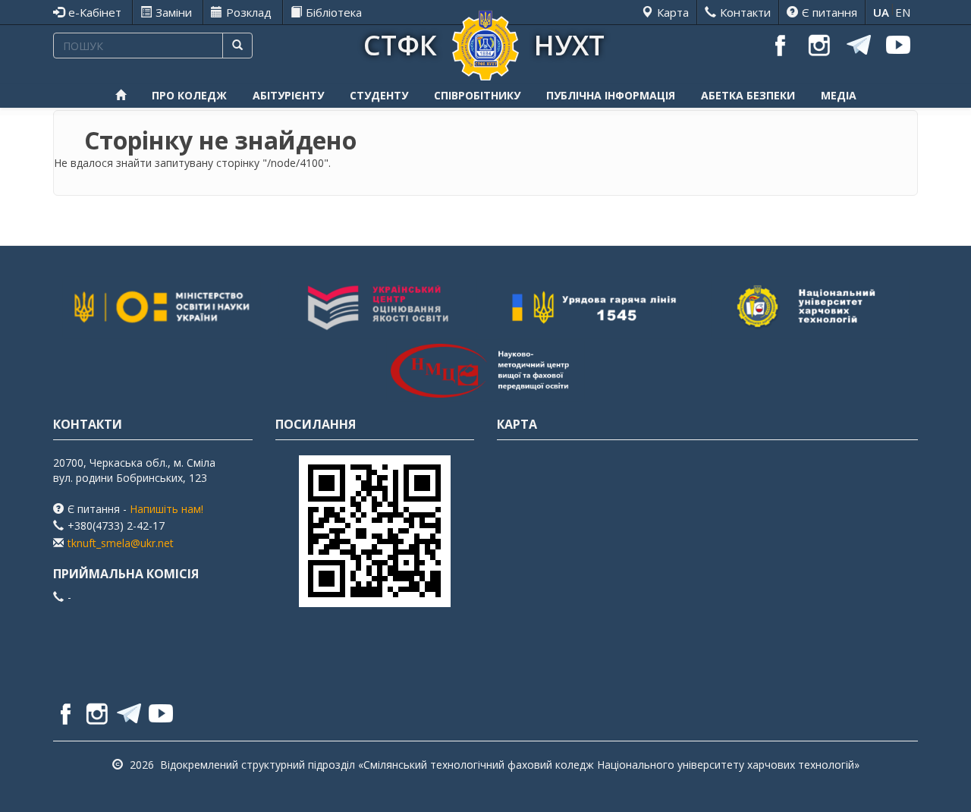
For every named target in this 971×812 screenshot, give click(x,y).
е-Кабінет (94, 12)
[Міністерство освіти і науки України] (161, 307)
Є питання (829, 12)
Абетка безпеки (748, 95)
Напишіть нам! (166, 509)
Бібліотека (334, 12)
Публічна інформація (610, 95)
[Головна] (485, 43)
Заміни (174, 12)
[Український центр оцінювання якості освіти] (377, 307)
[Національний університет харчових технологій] (810, 307)
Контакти (745, 12)
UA (881, 12)
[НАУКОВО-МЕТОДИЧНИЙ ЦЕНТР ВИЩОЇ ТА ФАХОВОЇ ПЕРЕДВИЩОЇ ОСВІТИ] (485, 370)
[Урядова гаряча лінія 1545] (594, 307)
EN (902, 12)
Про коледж (189, 95)
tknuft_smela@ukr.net (121, 543)
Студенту (379, 95)
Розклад (249, 12)
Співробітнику (477, 95)
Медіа (838, 95)
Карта (673, 12)
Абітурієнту (288, 95)
